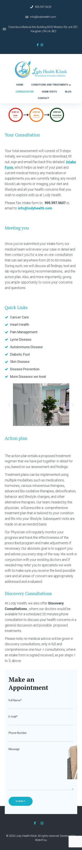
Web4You (41, 840)
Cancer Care (19, 317)
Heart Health (19, 325)
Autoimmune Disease (26, 347)
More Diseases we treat (28, 377)
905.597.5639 (43, 6)
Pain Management (23, 332)
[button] (25, 425)
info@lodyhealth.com (43, 16)
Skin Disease (20, 362)
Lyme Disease (20, 339)
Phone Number (18, 732)
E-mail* (13, 716)
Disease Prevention (24, 369)
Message (14, 749)
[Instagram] (42, 44)
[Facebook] (38, 44)
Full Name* (15, 700)
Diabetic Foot (20, 354)
